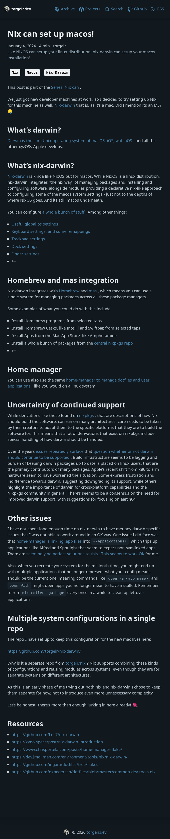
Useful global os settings (35, 224)
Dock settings (24, 246)
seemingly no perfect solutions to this (62, 553)
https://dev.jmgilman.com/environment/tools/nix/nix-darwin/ (70, 757)
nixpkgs (87, 415)
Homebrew (70, 290)
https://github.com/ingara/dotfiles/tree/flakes (55, 764)
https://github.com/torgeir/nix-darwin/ (44, 651)
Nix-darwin (65, 105)
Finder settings (26, 254)
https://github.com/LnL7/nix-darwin (45, 734)
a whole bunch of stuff (63, 212)
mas (93, 290)
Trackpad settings (28, 238)
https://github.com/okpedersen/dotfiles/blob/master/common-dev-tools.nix (84, 771)
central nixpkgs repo (113, 343)
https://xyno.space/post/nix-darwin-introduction (57, 741)
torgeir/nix (76, 663)
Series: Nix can (65, 87)
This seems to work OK (123, 553)
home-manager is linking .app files (49, 541)
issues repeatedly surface (60, 451)
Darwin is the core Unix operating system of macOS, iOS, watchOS (70, 140)
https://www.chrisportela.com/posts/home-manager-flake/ (67, 749)
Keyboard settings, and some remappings (51, 231)
